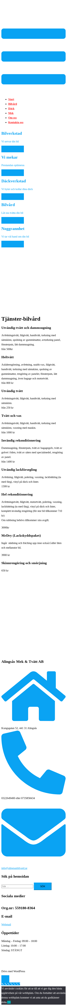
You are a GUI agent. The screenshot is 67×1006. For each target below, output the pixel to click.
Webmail (6, 924)
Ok (9, 1002)
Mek (11, 113)
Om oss (12, 117)
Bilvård (12, 103)
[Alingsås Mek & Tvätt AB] (14, 17)
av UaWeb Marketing (37, 971)
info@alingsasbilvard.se (14, 868)
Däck (11, 108)
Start (11, 99)
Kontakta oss (15, 122)
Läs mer (12, 149)
